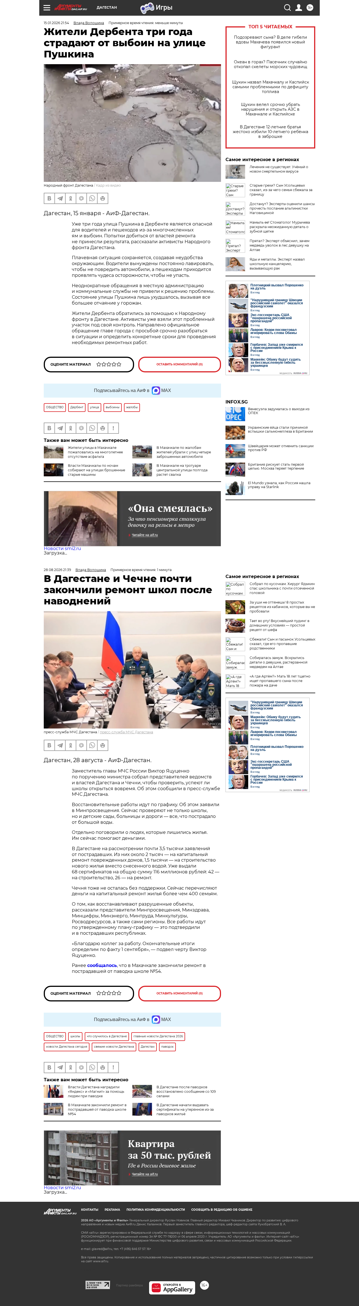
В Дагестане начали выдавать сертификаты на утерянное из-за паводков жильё (185, 1109)
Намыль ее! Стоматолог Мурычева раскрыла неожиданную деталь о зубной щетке (280, 226)
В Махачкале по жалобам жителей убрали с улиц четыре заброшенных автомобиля (184, 452)
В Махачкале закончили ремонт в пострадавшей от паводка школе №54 (97, 1109)
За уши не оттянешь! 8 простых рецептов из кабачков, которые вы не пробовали (282, 606)
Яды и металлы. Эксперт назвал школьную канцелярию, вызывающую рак (277, 263)
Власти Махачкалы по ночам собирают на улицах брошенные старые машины (96, 470)
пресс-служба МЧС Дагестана (126, 732)
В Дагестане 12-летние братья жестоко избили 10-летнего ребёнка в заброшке (270, 132)
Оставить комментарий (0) (180, 364)
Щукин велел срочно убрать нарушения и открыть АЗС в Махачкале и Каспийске (270, 109)
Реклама (112, 1210)
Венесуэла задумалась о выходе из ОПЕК (278, 411)
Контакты (89, 1210)
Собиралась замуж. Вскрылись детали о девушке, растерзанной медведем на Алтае (278, 662)
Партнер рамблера (129, 1285)
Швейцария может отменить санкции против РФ (281, 448)
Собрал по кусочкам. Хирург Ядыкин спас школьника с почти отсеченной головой (282, 588)
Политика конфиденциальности (155, 1210)
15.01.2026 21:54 (56, 23)
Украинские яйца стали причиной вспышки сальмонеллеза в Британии (280, 429)
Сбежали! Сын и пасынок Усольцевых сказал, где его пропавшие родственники (282, 643)
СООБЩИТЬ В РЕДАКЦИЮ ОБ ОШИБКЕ (221, 1210)
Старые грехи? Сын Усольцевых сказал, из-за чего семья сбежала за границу (281, 189)
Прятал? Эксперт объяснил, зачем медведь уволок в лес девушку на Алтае (279, 245)
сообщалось (102, 965)
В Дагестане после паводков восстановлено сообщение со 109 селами (186, 1091)
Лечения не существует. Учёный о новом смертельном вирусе (279, 169)
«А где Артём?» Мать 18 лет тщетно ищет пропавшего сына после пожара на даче (280, 680)
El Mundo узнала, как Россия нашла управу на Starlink (279, 485)
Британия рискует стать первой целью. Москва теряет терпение (276, 466)
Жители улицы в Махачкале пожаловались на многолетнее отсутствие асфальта (95, 452)
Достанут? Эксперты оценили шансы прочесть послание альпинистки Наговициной (282, 208)
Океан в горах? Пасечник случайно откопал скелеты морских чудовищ (270, 64)
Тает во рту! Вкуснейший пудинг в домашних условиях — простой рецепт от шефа (279, 625)
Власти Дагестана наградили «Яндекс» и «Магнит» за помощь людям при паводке (96, 1091)
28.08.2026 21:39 (57, 570)
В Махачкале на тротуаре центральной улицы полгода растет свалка (182, 470)
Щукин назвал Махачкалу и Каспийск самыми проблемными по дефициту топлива (270, 87)
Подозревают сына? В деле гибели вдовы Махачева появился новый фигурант (270, 42)
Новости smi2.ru (62, 548)
